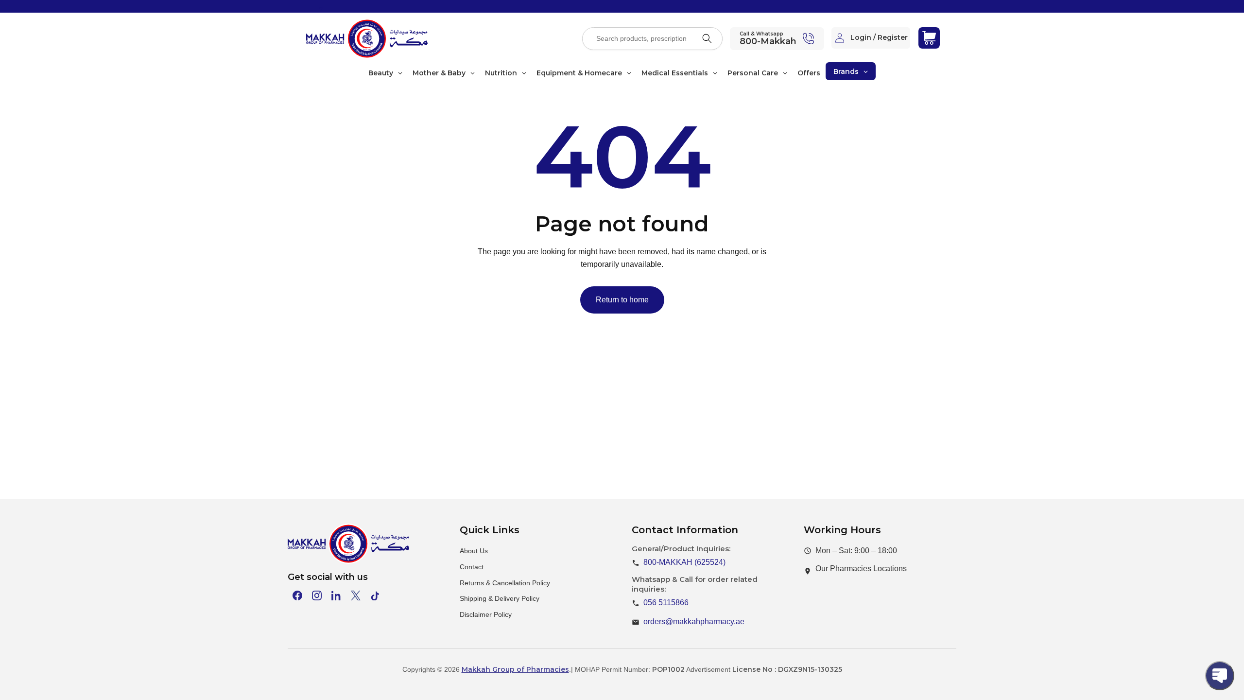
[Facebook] (297, 595)
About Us (474, 551)
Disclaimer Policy (486, 614)
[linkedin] (336, 595)
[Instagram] (317, 595)
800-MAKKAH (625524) (684, 562)
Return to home (622, 300)
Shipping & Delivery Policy (499, 598)
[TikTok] (375, 595)
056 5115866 (666, 602)
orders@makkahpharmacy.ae (693, 621)
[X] (355, 595)
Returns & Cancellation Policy (505, 583)
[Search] (707, 38)
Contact (472, 567)
